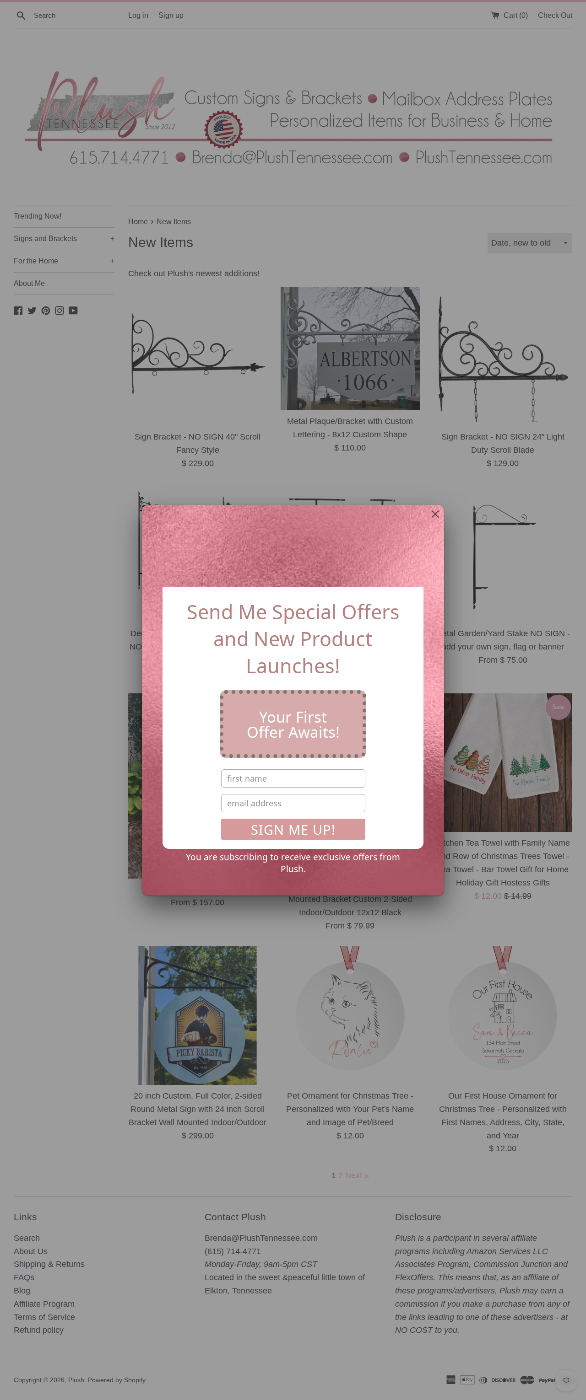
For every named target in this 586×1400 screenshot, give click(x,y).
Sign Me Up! (293, 829)
